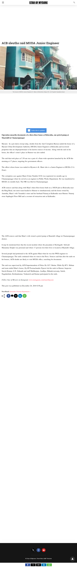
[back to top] (72, 559)
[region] (38, 22)
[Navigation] (2, 2)
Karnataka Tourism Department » (20, 291)
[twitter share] (12, 296)
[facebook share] (9, 296)
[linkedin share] (20, 296)
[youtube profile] (44, 550)
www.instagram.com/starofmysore (41, 280)
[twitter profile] (33, 550)
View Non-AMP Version (44, 558)
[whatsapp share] (25, 296)
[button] (27, 564)
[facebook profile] (38, 550)
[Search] (73, 2)
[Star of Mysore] (38, 2)
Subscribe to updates (38, 130)
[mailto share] (16, 296)
